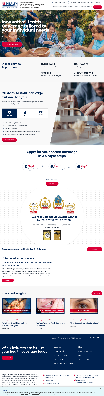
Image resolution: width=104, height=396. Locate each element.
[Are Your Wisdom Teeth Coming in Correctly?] (50, 313)
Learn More (94, 249)
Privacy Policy (59, 359)
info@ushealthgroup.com (52, 383)
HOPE (80, 355)
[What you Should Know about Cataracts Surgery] (16, 313)
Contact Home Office (62, 355)
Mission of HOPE (88, 6)
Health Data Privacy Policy (64, 363)
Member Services (62, 6)
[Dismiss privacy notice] (100, 389)
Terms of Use (61, 338)
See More (97, 293)
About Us (57, 347)
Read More (5, 329)
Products (70, 6)
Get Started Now (12, 44)
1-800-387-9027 (49, 380)
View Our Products (9, 140)
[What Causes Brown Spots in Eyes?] (84, 313)
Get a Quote (97, 7)
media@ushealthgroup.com (84, 382)
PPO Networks (59, 351)
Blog (80, 347)
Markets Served (78, 6)
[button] (9, 113)
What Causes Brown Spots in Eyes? (84, 323)
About (55, 6)
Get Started (52, 184)
